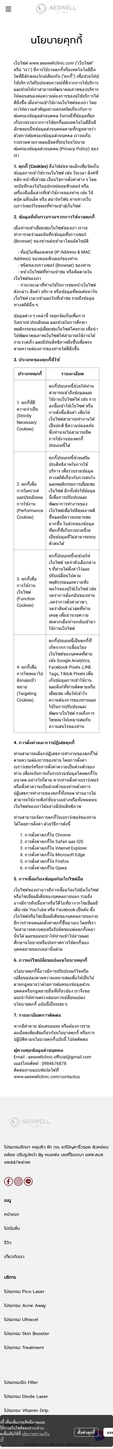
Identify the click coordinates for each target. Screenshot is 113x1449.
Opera (61, 867)
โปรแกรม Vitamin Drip (26, 1410)
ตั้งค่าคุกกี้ (86, 1432)
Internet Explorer (71, 848)
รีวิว (7, 1242)
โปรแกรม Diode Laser (26, 1396)
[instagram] (18, 1181)
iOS (80, 841)
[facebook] (8, 1181)
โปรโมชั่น (12, 1228)
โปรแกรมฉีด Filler (21, 1382)
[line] (28, 1181)
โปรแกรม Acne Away (25, 1305)
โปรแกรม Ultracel (21, 1319)
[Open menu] (8, 9)
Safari (61, 841)
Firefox (62, 861)
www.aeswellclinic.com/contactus (47, 1076)
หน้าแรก (11, 1214)
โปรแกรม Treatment (24, 1347)
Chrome (62, 835)
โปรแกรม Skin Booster (26, 1333)
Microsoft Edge (70, 854)
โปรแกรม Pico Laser (24, 1291)
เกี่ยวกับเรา (14, 1256)
